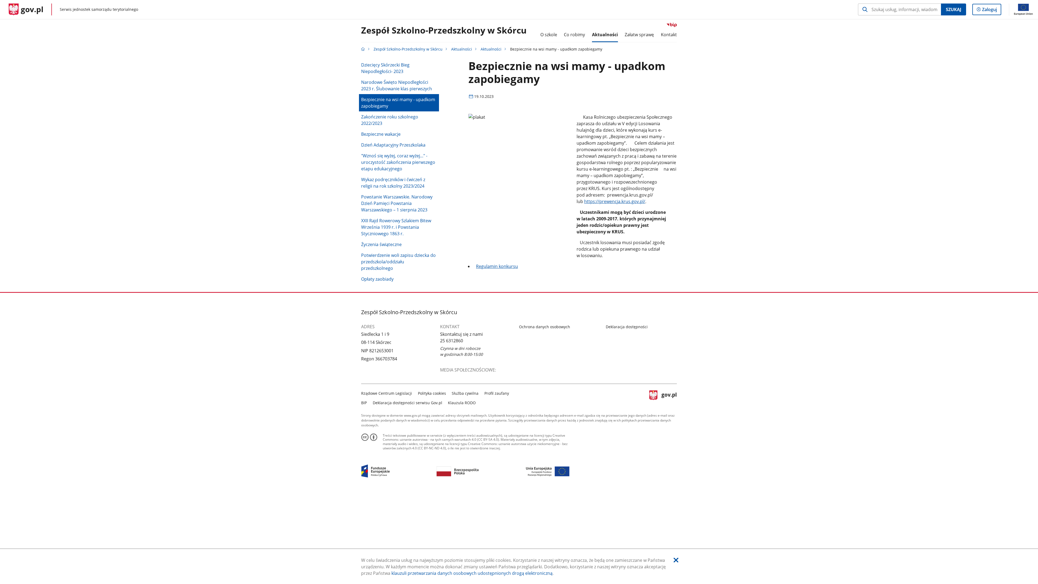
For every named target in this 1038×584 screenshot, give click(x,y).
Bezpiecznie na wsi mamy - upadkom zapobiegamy (398, 103)
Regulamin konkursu (497, 266)
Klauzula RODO (462, 402)
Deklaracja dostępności (627, 326)
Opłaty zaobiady (377, 279)
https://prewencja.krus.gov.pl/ (614, 201)
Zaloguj (991, 10)
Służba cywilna (465, 393)
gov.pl (669, 397)
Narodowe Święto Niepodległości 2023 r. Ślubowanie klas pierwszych (396, 85)
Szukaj (953, 9)
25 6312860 (451, 341)
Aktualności (461, 49)
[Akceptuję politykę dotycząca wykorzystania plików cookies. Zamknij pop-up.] (676, 560)
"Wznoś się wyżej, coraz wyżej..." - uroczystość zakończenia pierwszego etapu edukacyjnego (398, 162)
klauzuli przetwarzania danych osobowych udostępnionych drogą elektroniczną (472, 573)
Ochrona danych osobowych (544, 326)
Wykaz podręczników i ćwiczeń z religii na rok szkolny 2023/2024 (393, 183)
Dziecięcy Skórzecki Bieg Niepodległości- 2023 (385, 68)
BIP (364, 402)
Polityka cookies (432, 393)
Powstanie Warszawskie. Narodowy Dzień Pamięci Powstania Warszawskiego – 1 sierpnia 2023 (396, 203)
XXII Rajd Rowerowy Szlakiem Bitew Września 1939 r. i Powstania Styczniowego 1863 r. (396, 227)
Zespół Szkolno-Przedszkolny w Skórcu (444, 30)
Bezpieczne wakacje (381, 134)
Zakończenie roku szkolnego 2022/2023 (389, 120)
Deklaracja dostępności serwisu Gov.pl (407, 402)
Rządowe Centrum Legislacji (386, 393)
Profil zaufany (496, 393)
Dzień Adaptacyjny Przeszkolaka (393, 145)
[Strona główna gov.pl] (363, 49)
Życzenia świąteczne (381, 244)
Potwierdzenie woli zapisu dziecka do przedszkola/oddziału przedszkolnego (398, 261)
